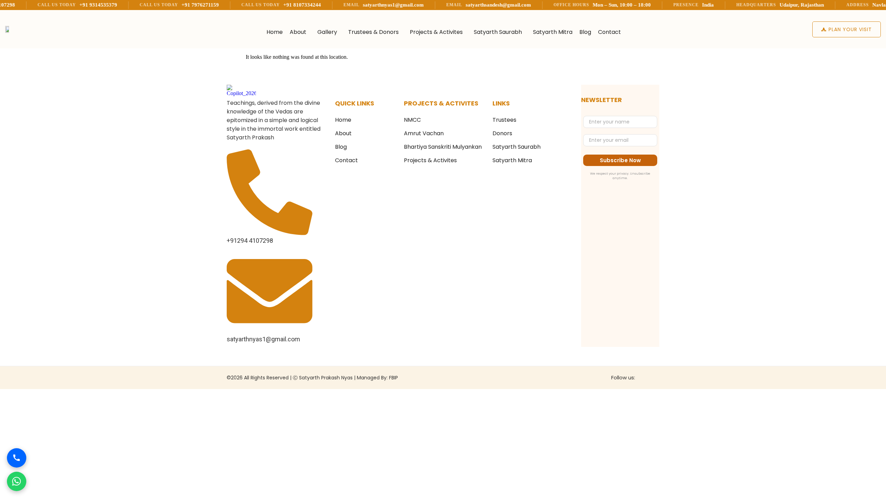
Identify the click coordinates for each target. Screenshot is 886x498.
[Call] (16, 458)
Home (274, 32)
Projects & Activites (436, 32)
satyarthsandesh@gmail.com (475, 5)
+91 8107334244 (279, 5)
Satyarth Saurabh (498, 32)
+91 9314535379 (75, 5)
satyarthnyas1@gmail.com (370, 5)
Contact (609, 32)
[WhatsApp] (16, 481)
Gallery (327, 32)
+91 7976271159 (177, 5)
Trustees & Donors (373, 32)
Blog (585, 32)
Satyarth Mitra (552, 32)
